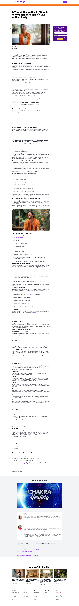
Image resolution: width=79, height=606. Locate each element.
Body (54, 583)
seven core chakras (24, 66)
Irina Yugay (14, 20)
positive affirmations (19, 237)
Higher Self (31, 294)
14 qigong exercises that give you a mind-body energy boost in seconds (60, 580)
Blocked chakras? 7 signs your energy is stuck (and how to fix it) (18, 580)
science (34, 312)
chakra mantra (15, 267)
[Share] (10, 26)
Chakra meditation (15, 265)
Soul (12, 583)
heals (36, 323)
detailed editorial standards (38, 549)
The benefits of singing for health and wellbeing (24, 551)
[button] (56, 2)
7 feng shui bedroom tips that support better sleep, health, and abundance (32, 580)
